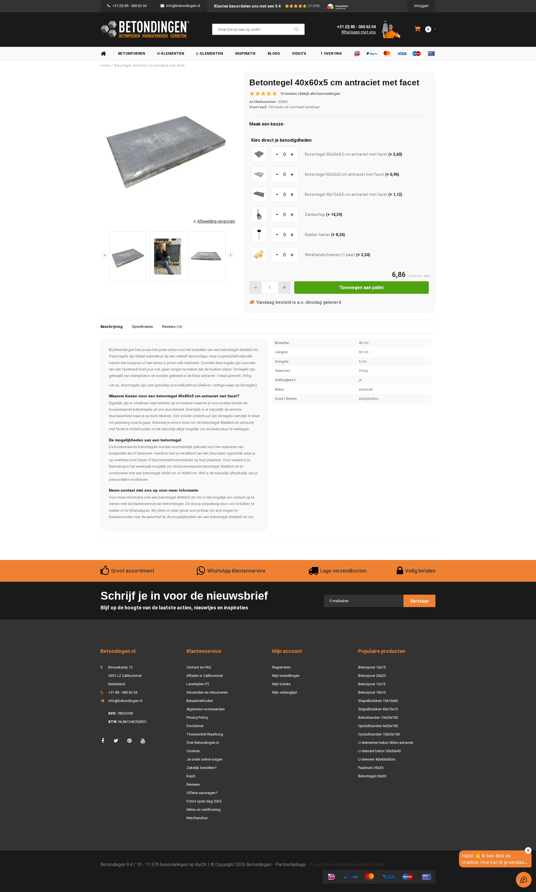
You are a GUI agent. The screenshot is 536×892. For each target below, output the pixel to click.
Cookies (193, 751)
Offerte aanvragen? (201, 793)
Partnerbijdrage (291, 864)
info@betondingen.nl (183, 6)
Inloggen (421, 6)
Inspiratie (245, 53)
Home (103, 54)
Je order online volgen (204, 759)
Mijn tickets (281, 684)
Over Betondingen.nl (202, 742)
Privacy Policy (197, 717)
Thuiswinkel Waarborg (204, 734)
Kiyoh (190, 776)
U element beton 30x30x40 (379, 751)
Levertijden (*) (197, 684)
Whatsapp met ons (358, 32)
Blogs (274, 53)
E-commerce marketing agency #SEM (347, 864)
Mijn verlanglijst (284, 692)
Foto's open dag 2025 (203, 801)
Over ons (333, 53)
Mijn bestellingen (286, 676)
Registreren (281, 667)
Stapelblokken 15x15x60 (378, 701)
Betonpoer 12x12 (372, 684)
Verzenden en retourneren (207, 692)
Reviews (172, 326)
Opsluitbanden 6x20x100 (378, 726)
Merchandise (196, 818)
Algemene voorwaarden (205, 709)
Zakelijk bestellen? (201, 768)
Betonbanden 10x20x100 (378, 717)
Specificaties (142, 326)
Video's (299, 53)
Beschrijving (111, 326)
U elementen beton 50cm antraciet (385, 742)
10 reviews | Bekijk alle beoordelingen (310, 94)
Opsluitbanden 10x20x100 (379, 734)
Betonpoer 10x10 (372, 692)
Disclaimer (195, 726)
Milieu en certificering (203, 809)
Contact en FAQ (198, 667)
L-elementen (209, 53)
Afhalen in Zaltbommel (204, 676)
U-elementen (170, 53)
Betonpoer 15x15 (372, 667)
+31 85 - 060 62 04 (122, 692)
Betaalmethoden (199, 701)
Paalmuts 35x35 (370, 768)
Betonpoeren (131, 53)
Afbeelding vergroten (216, 221)
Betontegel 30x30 (372, 776)
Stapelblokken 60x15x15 (378, 709)
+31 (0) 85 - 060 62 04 (129, 6)
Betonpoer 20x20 (372, 676)
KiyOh (200, 864)
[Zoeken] (296, 29)
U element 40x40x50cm (376, 759)
